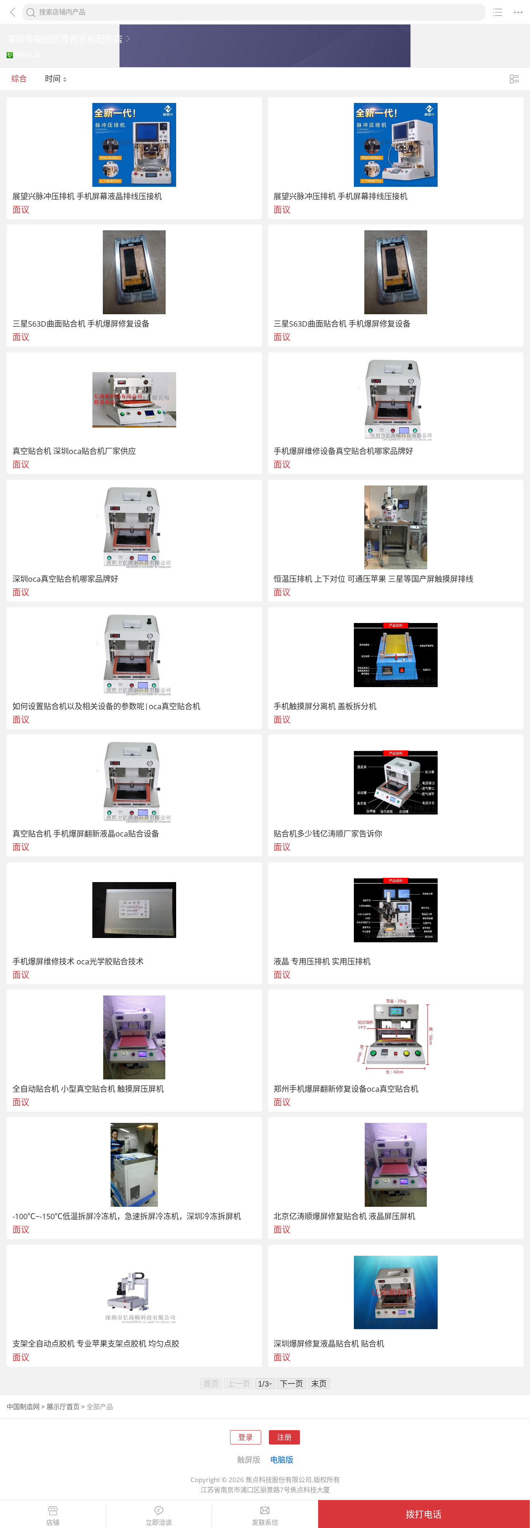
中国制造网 (23, 1406)
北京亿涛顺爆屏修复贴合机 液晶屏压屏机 (344, 1216)
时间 (53, 78)
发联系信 (265, 1522)
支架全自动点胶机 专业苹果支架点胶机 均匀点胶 (95, 1343)
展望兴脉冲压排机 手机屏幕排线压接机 (340, 196)
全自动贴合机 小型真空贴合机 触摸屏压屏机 (88, 1089)
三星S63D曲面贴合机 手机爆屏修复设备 (80, 323)
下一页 (291, 1383)
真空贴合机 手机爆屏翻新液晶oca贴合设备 (85, 833)
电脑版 (281, 1459)
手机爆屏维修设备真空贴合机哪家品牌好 (343, 451)
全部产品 (100, 1406)
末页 (319, 1383)
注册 (284, 1437)
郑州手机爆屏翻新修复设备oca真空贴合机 (346, 1089)
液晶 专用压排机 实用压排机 (322, 961)
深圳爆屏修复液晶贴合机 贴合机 (329, 1343)
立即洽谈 (158, 1522)
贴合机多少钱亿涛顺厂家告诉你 (328, 833)
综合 (19, 78)
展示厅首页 (63, 1406)
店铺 (52, 1522)
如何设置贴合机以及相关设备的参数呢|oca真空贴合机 (106, 706)
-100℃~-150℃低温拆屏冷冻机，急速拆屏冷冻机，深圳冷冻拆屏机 (126, 1216)
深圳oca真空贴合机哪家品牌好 (65, 579)
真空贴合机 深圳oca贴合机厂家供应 (74, 451)
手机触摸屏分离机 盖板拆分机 (325, 706)
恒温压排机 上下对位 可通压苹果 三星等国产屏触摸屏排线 (373, 579)
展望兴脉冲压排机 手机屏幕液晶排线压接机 (87, 196)
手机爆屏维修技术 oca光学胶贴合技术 (78, 961)
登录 (245, 1437)
